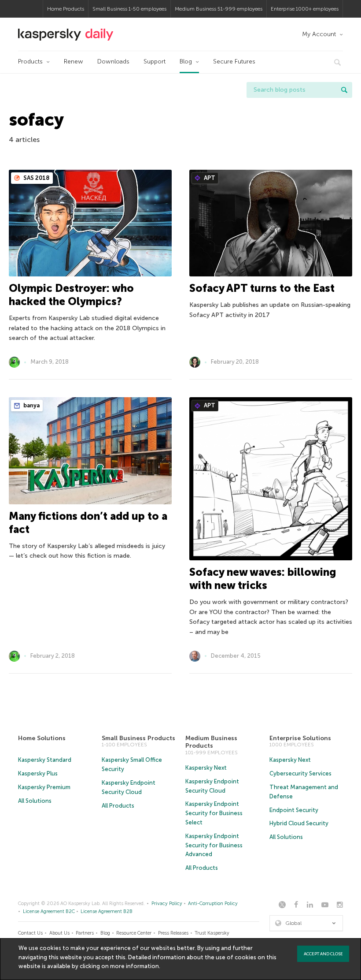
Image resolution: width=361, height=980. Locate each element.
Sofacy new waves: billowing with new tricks (262, 579)
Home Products (65, 9)
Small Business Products (138, 738)
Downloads (113, 61)
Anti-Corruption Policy (213, 903)
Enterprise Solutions (300, 738)
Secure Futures (234, 61)
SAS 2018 (36, 178)
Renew (73, 61)
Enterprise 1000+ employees (305, 9)
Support (155, 61)
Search (344, 90)
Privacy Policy (166, 903)
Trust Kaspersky (212, 933)
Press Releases (173, 933)
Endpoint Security (293, 810)
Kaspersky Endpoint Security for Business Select (214, 813)
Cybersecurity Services (300, 773)
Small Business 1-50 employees (129, 9)
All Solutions (35, 800)
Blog (186, 61)
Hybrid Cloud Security (298, 823)
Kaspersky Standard (44, 759)
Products (30, 61)
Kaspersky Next (206, 767)
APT (209, 178)
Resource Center (133, 933)
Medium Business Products (211, 742)
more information (134, 966)
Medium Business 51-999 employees (218, 9)
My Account (319, 34)
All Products (118, 805)
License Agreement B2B (107, 911)
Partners (85, 933)
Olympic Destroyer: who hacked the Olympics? (71, 295)
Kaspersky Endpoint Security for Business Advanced (214, 845)
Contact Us (30, 933)
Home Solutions (42, 738)
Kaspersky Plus (38, 773)
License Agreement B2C (49, 911)
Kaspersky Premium (44, 787)
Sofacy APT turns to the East (262, 288)
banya (31, 405)
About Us (59, 933)
